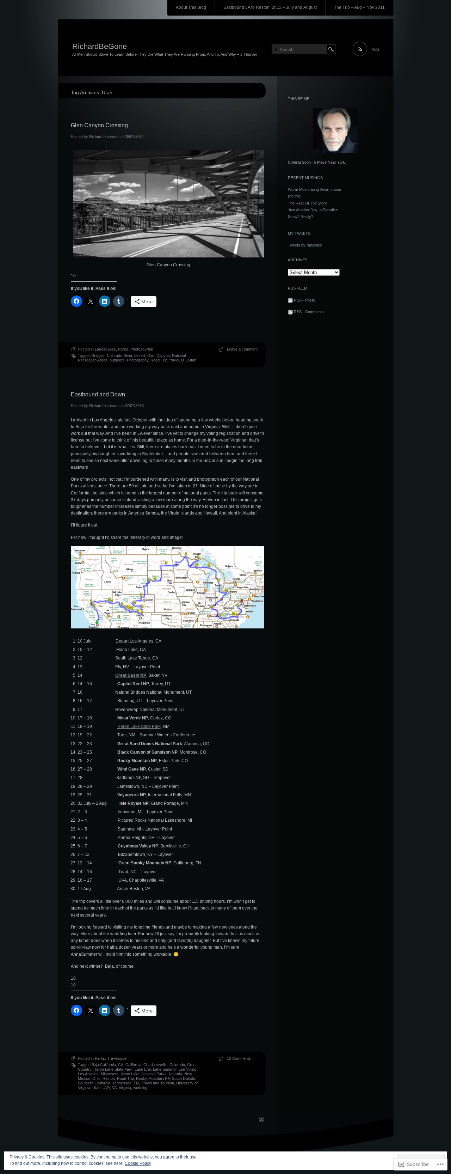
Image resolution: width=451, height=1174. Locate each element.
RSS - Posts (304, 300)
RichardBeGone (99, 46)
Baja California (104, 1065)
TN (136, 1083)
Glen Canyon (158, 355)
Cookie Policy (138, 1163)
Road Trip (158, 360)
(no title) (295, 196)
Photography (137, 360)
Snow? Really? (300, 216)
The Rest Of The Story (307, 203)
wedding (140, 1087)
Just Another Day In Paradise (313, 210)
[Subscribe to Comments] (290, 312)
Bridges (98, 355)
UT (183, 360)
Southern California (94, 1083)
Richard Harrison (103, 136)
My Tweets (299, 233)
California (133, 1065)
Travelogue (116, 1058)
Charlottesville (155, 1065)
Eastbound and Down (98, 394)
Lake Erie (143, 1069)
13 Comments (239, 1058)
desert (139, 355)
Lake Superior (165, 1069)
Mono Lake (130, 1074)
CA (120, 1065)
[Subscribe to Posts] (290, 300)
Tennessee (121, 1083)
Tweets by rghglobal (305, 245)
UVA (106, 1087)
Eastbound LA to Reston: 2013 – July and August (270, 7)
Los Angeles (88, 1074)
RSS (375, 49)
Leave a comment (242, 349)
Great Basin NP (130, 675)
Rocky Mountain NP (153, 1078)
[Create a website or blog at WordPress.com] (261, 1120)
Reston (109, 1078)
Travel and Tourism (157, 1083)
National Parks (154, 1074)
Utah (192, 360)
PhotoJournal (141, 349)
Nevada (175, 1074)
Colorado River (119, 355)
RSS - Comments (309, 312)
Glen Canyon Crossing (99, 125)
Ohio (96, 1078)
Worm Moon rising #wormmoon (314, 189)
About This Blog (191, 7)
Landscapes (105, 349)
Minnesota (109, 1074)
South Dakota (183, 1078)
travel (174, 360)
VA (114, 1087)
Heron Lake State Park (139, 726)
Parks (123, 349)
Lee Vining (187, 1069)
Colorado (177, 1065)
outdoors (117, 360)
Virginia (125, 1087)
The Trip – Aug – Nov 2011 (359, 7)
